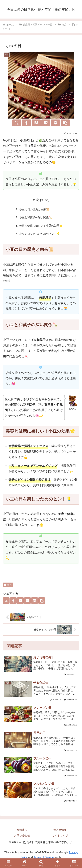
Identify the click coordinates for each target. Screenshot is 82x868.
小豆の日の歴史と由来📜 (34, 209)
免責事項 (22, 829)
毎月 (9, 585)
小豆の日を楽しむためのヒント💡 (39, 233)
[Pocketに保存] (45, 122)
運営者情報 (60, 829)
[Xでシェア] (16, 122)
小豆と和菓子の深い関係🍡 (35, 217)
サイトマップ (60, 835)
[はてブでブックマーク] (36, 122)
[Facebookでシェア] (26, 122)
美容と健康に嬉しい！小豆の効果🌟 (41, 225)
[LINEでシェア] (55, 122)
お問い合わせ (22, 835)
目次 (36, 200)
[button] (65, 122)
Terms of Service (44, 857)
